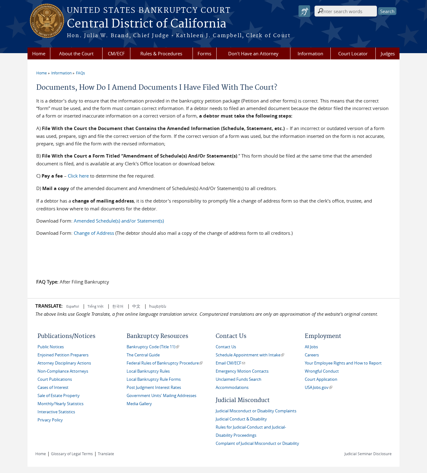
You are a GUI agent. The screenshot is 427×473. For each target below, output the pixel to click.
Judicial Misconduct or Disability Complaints (256, 411)
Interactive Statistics (56, 412)
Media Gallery (139, 403)
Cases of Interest (53, 387)
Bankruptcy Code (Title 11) (153, 347)
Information (310, 53)
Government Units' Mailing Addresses (161, 395)
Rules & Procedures (161, 53)
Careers (312, 355)
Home (38, 53)
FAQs (80, 72)
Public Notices (51, 347)
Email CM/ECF (230, 363)
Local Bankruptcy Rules (148, 371)
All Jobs (311, 347)
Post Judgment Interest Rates (154, 387)
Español (73, 306)
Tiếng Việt (95, 306)
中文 (136, 306)
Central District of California (146, 24)
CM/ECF (116, 53)
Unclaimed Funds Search (238, 379)
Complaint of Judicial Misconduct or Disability (257, 443)
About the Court (76, 53)
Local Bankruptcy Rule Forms (154, 379)
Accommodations (232, 387)
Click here (78, 176)
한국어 (117, 306)
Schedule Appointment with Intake (250, 355)
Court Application (321, 379)
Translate (106, 453)
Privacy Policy (50, 420)
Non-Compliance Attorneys (63, 371)
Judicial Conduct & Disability (241, 419)
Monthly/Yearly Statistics (60, 403)
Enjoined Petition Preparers (63, 355)
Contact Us (226, 347)
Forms (204, 53)
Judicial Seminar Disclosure (368, 453)
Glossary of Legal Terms (72, 453)
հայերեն (157, 306)
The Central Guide (143, 355)
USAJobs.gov (318, 387)
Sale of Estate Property (59, 395)
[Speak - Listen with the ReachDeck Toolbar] (304, 11)
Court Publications (55, 379)
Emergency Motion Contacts (242, 371)
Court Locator (353, 53)
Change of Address (94, 233)
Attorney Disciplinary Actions (64, 363)
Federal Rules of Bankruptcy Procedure (165, 363)
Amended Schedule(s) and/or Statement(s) (119, 221)
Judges (388, 53)
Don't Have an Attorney (253, 53)
